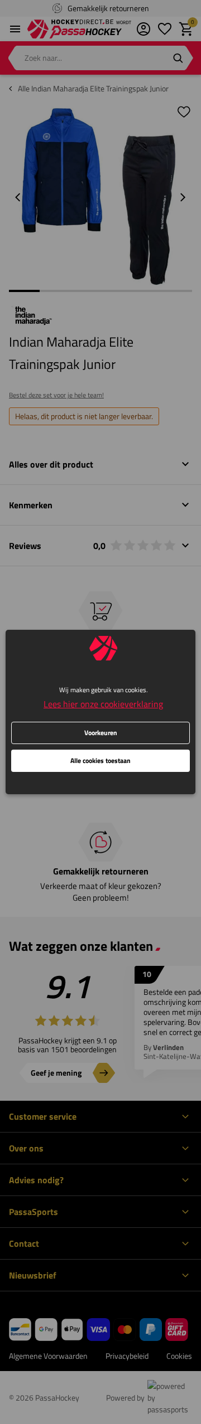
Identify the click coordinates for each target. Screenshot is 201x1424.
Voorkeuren (100, 732)
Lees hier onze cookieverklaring (103, 704)
